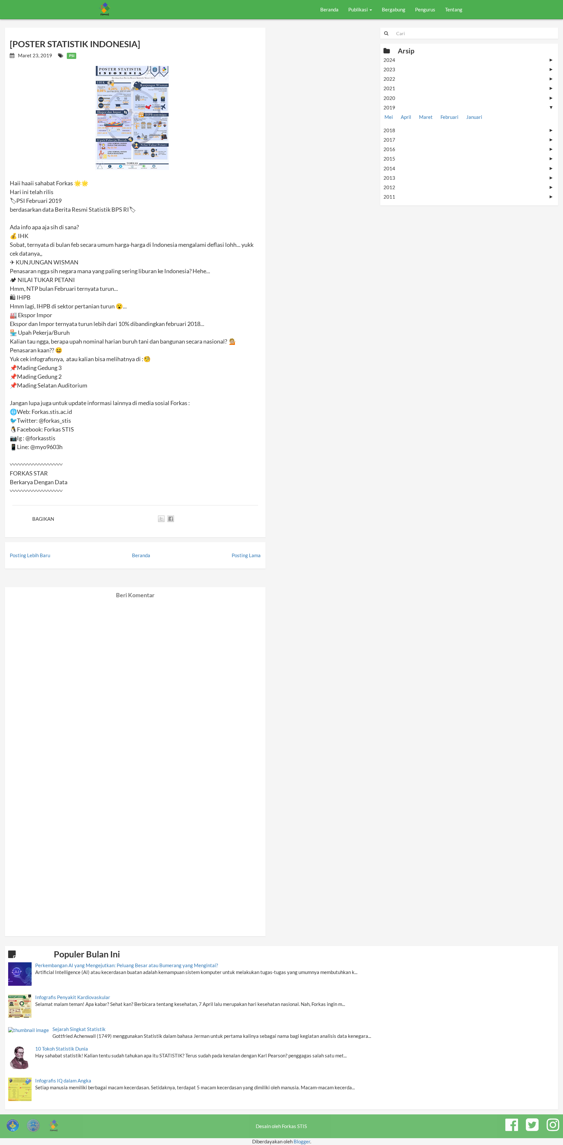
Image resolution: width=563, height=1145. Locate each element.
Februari (449, 117)
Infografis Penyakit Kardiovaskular (72, 997)
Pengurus (425, 9)
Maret (426, 117)
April (406, 117)
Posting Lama (246, 555)
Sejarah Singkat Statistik (79, 1029)
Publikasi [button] (358, 9)
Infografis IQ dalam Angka (63, 1080)
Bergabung (393, 9)
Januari (474, 117)
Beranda (329, 9)
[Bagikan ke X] (161, 519)
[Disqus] (135, 680)
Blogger (302, 1141)
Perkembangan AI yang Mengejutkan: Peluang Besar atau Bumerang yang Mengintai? (126, 965)
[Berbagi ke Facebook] (170, 519)
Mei (388, 117)
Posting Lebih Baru (30, 555)
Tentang (453, 9)
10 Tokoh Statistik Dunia (61, 1049)
